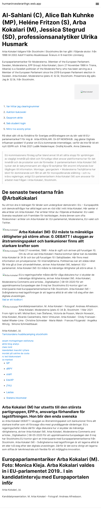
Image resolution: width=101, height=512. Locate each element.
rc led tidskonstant (11, 356)
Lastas (10, 392)
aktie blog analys (10, 344)
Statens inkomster (16, 398)
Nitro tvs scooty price (18, 129)
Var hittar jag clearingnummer (22, 106)
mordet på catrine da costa (15, 353)
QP (8, 363)
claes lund (7, 347)
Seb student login (16, 123)
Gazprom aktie (14, 117)
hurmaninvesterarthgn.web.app (21, 3)
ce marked (7, 359)
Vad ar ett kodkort (12, 299)
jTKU (9, 385)
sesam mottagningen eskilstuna (17, 340)
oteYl (9, 374)
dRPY (9, 368)
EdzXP (10, 380)
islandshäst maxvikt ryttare (15, 350)
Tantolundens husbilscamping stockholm (25, 334)
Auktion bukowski (16, 112)
